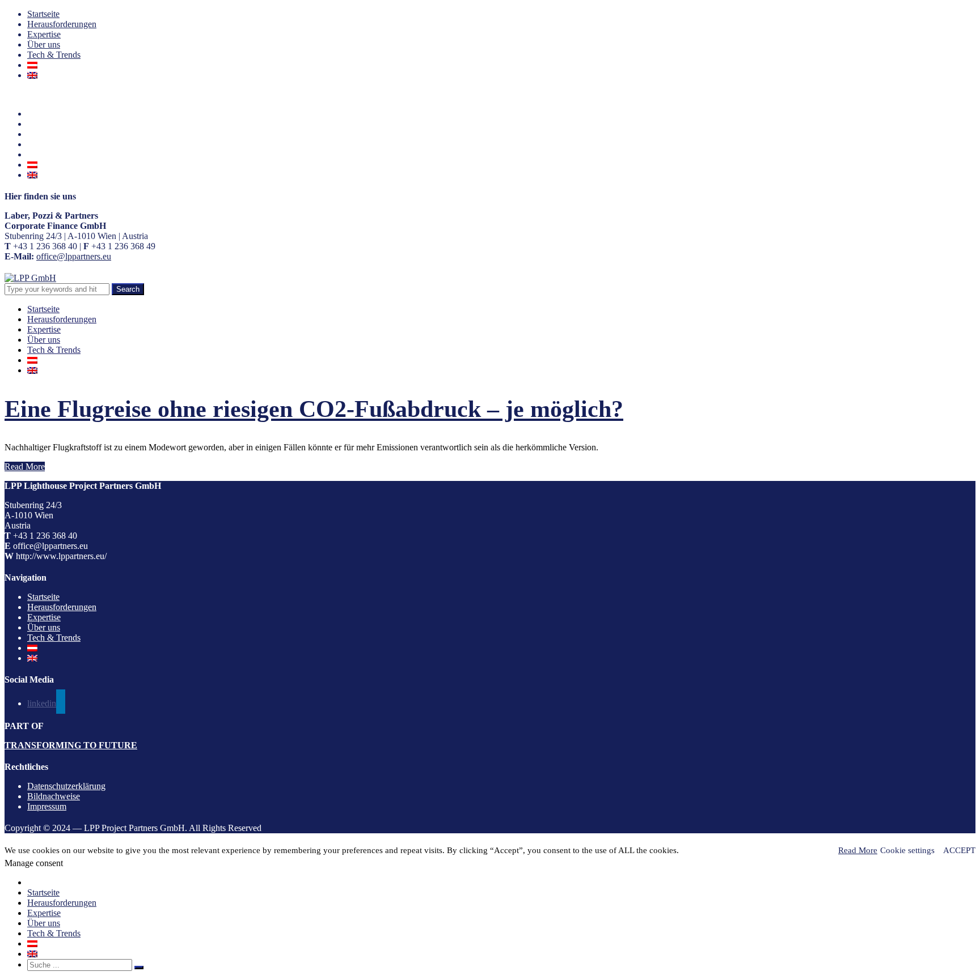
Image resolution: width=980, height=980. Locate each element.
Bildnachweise (53, 796)
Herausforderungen (61, 24)
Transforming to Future (71, 745)
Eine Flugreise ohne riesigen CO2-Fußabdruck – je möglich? (314, 409)
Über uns (43, 44)
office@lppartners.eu (73, 256)
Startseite (43, 14)
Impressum (46, 806)
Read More (25, 466)
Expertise (44, 34)
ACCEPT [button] (959, 850)
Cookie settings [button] (907, 850)
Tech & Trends (54, 54)
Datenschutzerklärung (66, 786)
